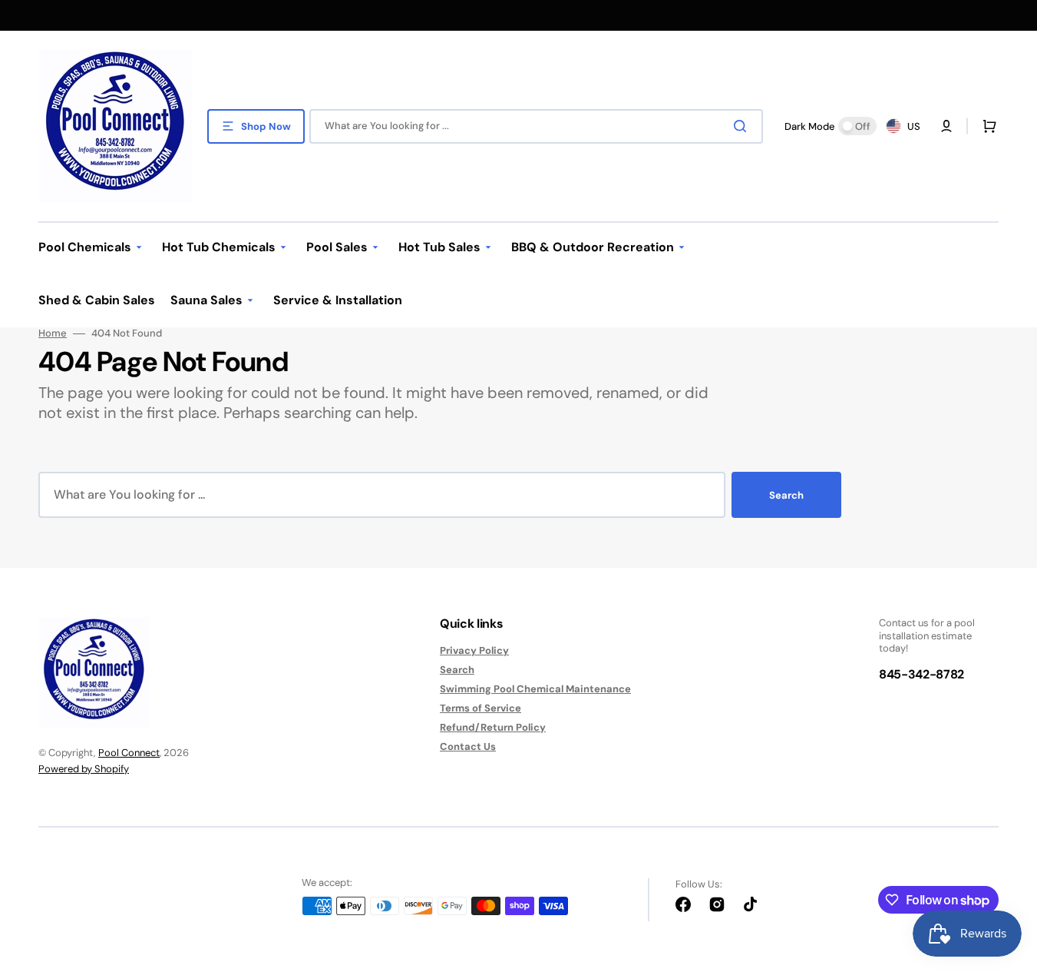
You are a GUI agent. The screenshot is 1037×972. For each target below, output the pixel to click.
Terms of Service (480, 708)
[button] (986, 126)
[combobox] (536, 126)
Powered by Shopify (83, 768)
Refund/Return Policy (493, 727)
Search (786, 495)
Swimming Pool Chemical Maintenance (535, 688)
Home (52, 333)
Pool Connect (129, 752)
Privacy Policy (474, 651)
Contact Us (468, 746)
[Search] (743, 126)
